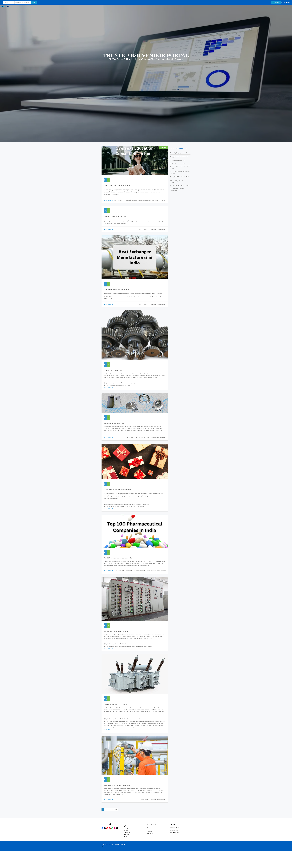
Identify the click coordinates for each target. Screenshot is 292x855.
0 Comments (127, 200)
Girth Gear (120, 385)
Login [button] (284, 2)
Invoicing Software (174, 830)
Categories (268, 8)
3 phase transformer (113, 721)
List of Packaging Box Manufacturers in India (118, 489)
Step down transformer (114, 725)
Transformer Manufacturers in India (115, 704)
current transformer (140, 721)
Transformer (142, 719)
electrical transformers (119, 723)
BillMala (173, 824)
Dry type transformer (108, 723)
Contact (126, 830)
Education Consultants (143, 200)
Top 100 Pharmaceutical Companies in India (118, 558)
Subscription (286, 8)
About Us (126, 828)
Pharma (142, 570)
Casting (147, 437)
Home (125, 823)
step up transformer (125, 725)
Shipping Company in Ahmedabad (115, 216)
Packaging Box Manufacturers (136, 506)
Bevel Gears (112, 385)
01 (105, 180)
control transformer (130, 721)
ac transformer (122, 721)
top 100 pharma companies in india (157, 570)
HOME (261, 8)
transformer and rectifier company (155, 725)
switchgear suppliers (147, 646)
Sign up (126, 825)
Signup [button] (288, 2)
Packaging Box (112, 506)
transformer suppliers (122, 727)
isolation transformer (142, 723)
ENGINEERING (127, 383)
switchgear (127, 646)
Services (277, 8)
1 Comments (152, 304)
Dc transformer (149, 721)
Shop (148, 827)
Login (125, 826)
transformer (143, 725)
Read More (108, 200)
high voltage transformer (131, 723)
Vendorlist (119, 200)
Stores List (149, 829)
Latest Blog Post (127, 836)
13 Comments (117, 383)
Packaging (131, 504)
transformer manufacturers (109, 727)
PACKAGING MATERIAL (142, 504)
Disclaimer (126, 834)
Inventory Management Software (177, 835)
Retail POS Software (174, 832)
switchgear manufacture (136, 646)
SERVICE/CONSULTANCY (156, 200)
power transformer (152, 723)
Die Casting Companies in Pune (114, 423)
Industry (129, 719)
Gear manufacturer (139, 383)
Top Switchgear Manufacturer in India (116, 631)
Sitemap (103, 846)
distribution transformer (158, 721)
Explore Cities (150, 833)
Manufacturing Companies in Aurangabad (117, 785)
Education (134, 200)
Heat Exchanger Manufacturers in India (116, 290)
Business (124, 719)
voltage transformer (132, 727)
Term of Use (127, 832)
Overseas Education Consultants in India (117, 185)
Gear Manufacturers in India (113, 370)
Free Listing (276, 2)
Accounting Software (174, 827)
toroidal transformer (135, 725)
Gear (133, 383)
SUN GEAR (127, 385)
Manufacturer (160, 229)
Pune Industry (160, 437)
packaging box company (122, 506)
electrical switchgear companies (116, 646)
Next (116, 809)
